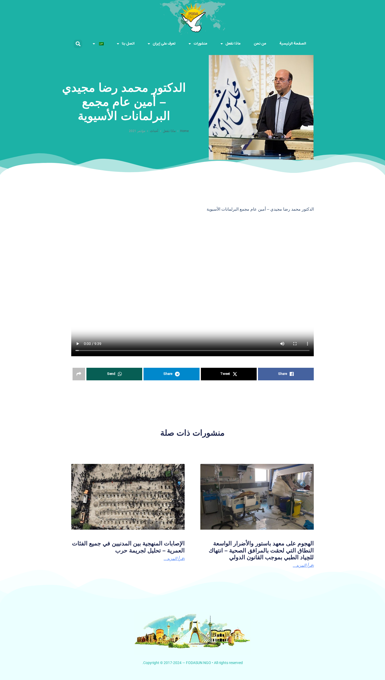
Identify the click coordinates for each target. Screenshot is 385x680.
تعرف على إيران (164, 43)
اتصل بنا (128, 43)
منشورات (200, 43)
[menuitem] (98, 44)
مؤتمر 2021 (137, 131)
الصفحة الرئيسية (292, 43)
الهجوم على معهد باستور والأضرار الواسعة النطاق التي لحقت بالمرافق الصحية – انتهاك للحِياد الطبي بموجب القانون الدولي (261, 550)
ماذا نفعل (233, 43)
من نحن (260, 43)
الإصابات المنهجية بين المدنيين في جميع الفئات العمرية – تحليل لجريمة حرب (128, 546)
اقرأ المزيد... (174, 559)
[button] (78, 44)
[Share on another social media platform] (79, 374)
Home (184, 131)
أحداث (154, 131)
